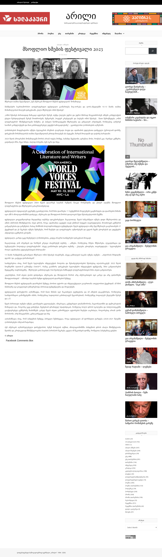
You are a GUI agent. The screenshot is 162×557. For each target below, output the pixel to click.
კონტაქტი (34, 2)
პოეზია (51, 33)
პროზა (40, 33)
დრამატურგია (130, 453)
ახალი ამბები (63, 45)
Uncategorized (130, 442)
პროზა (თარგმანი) (132, 497)
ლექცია (128, 474)
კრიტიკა (82, 33)
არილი (81, 15)
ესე (59, 33)
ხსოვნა (128, 512)
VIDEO (127, 445)
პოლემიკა (129, 488)
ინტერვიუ (106, 33)
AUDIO (127, 439)
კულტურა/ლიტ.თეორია (134, 471)
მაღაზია (118, 33)
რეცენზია (94, 33)
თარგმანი (69, 33)
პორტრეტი (129, 491)
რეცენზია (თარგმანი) (133, 506)
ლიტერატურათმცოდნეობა (135, 477)
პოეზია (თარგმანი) (132, 486)
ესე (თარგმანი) (130, 459)
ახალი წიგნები (131, 451)
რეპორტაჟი (129, 500)
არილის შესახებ (23, 2)
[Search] (153, 51)
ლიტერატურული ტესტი (134, 480)
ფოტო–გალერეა (131, 509)
